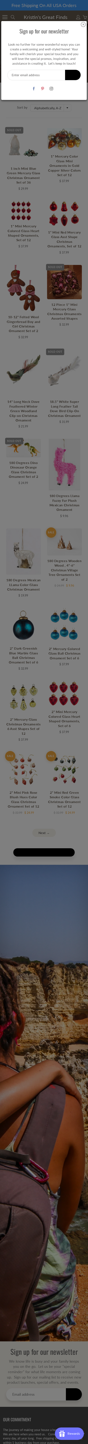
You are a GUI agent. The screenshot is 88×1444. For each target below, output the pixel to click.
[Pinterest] (42, 88)
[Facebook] (33, 88)
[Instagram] (51, 88)
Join (73, 75)
